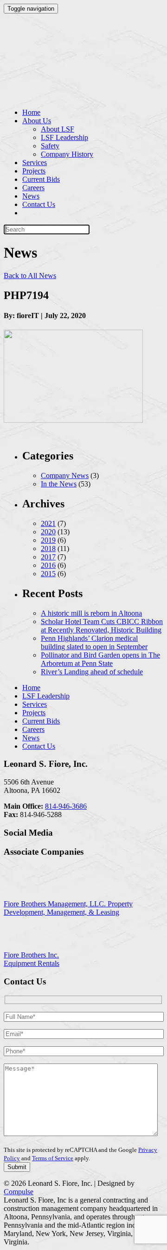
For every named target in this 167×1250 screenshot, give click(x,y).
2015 (48, 574)
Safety (50, 146)
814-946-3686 (66, 806)
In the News (59, 484)
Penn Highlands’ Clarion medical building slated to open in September (94, 642)
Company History (67, 154)
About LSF (57, 129)
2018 (48, 548)
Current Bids (41, 179)
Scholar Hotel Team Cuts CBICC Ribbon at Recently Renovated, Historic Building (102, 626)
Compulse (18, 1192)
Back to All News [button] (30, 275)
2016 (48, 565)
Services (34, 162)
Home (31, 112)
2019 (48, 540)
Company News (65, 475)
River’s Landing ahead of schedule (92, 672)
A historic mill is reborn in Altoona (91, 613)
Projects (33, 171)
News (30, 196)
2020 (48, 532)
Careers (33, 188)
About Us (36, 121)
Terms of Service (52, 1158)
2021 (48, 523)
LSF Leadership (64, 137)
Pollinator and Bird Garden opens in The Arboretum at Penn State (100, 659)
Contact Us (38, 204)
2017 (48, 557)
